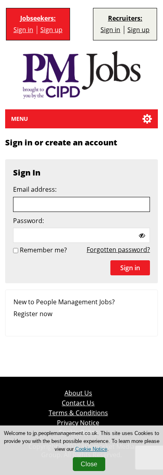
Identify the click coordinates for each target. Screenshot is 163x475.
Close (89, 464)
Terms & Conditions (78, 413)
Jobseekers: (38, 18)
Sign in (23, 30)
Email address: (35, 189)
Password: (28, 221)
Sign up (51, 30)
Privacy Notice (78, 423)
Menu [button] (19, 118)
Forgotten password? (118, 249)
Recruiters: (125, 18)
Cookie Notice (91, 449)
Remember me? (43, 250)
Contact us (78, 403)
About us (78, 393)
